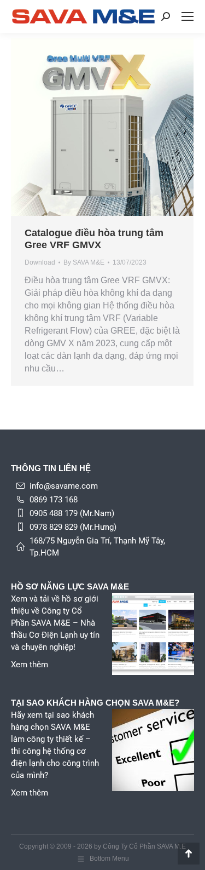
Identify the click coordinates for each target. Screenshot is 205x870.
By (83, 262)
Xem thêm (29, 664)
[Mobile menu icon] (187, 16)
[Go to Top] (189, 854)
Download (40, 262)
